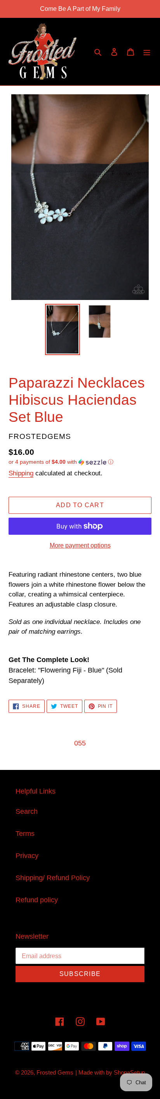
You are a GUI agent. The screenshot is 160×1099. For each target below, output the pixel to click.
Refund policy (37, 900)
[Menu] (147, 52)
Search (27, 811)
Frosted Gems (55, 1072)
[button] (61, 462)
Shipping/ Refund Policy (53, 878)
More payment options (80, 545)
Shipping (21, 473)
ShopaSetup (129, 1072)
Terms (25, 833)
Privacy (27, 856)
